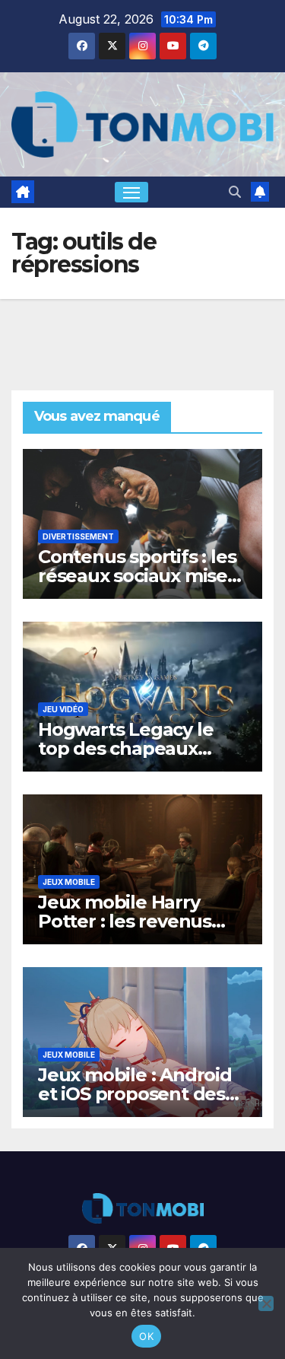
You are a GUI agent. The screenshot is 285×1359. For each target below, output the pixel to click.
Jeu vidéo (63, 709)
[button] (235, 191)
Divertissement (78, 536)
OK (146, 1336)
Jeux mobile (69, 881)
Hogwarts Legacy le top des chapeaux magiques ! (125, 748)
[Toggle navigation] (131, 192)
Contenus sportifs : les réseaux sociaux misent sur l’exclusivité (142, 576)
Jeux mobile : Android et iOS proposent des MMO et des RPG (135, 1094)
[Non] (266, 1303)
